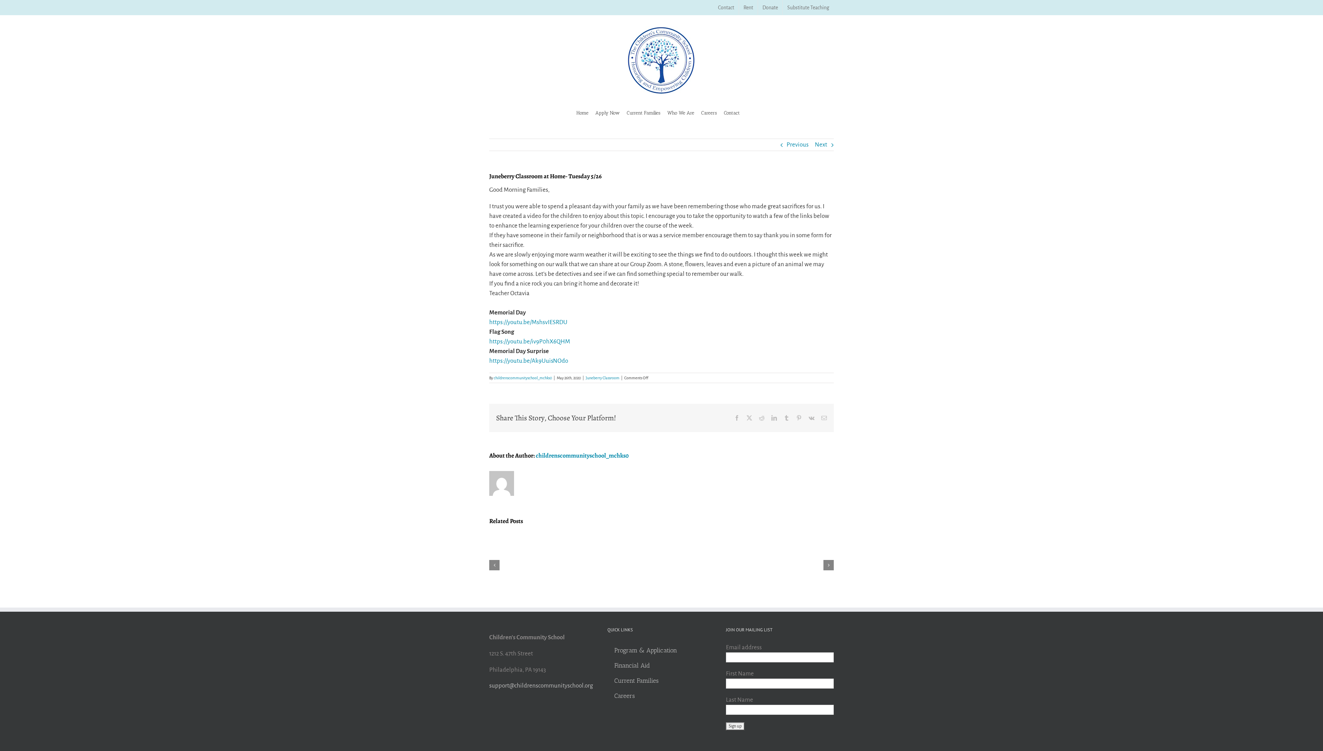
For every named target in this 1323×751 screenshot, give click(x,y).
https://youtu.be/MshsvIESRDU (528, 322)
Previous (798, 144)
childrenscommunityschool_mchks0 (523, 378)
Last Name (739, 700)
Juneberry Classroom (602, 378)
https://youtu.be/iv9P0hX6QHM (529, 341)
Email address (744, 647)
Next (821, 144)
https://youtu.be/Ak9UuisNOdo (528, 361)
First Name (740, 673)
